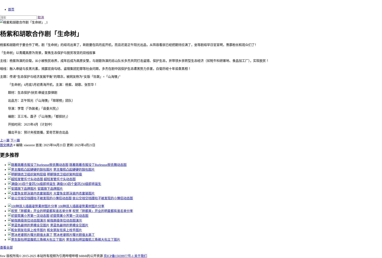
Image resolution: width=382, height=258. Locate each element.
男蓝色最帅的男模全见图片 (69, 225)
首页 (11, 9)
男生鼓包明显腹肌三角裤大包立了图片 (93, 239)
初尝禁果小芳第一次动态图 (69, 215)
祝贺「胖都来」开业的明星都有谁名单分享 (102, 211)
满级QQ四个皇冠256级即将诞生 (79, 184)
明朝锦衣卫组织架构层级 (64, 174)
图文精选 (6, 145)
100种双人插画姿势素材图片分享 (81, 206)
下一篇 (15, 140)
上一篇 (5, 140)
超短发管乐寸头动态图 (60, 179)
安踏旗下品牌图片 (50, 188)
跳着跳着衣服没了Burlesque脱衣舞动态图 (98, 164)
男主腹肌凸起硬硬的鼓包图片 (74, 169)
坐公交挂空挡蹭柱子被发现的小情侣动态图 (102, 198)
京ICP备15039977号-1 (119, 256)
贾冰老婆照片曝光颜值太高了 (74, 235)
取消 (41, 17)
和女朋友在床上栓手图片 (64, 230)
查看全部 (6, 247)
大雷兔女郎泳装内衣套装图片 (74, 193)
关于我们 (140, 256)
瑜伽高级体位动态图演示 (64, 220)
